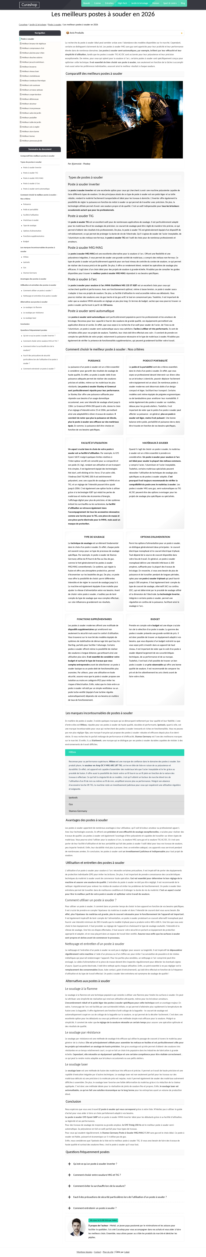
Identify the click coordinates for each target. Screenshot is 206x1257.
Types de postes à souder (31, 162)
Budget (26, 242)
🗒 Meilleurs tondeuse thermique (33, 81)
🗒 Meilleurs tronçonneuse (30, 108)
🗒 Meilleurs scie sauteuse (30, 85)
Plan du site (108, 1252)
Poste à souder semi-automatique (36, 189)
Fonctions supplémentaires (33, 236)
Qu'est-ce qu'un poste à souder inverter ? (39, 336)
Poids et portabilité (30, 210)
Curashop (23, 25)
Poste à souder (54, 25)
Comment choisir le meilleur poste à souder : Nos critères (38, 197)
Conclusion (25, 324)
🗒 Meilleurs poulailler (28, 118)
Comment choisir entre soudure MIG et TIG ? (40, 341)
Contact (97, 1252)
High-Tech (122, 3)
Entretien (109, 3)
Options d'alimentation (32, 231)
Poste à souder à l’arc (31, 184)
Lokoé (126, 1252)
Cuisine (97, 3)
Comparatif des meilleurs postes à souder (37, 156)
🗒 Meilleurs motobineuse (30, 76)
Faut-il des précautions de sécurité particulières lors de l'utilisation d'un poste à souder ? (40, 360)
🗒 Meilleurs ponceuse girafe (31, 141)
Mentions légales (84, 1252)
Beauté (86, 3)
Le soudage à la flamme (32, 307)
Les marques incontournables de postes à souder (37, 250)
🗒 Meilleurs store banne (29, 132)
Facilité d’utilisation (31, 215)
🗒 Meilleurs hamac (27, 136)
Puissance (27, 204)
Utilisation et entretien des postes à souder (38, 285)
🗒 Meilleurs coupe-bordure (30, 95)
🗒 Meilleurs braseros (28, 67)
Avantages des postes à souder (33, 279)
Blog (183, 3)
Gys (24, 268)
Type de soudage (29, 226)
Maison (155, 3)
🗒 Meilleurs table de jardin (30, 122)
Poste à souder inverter (32, 168)
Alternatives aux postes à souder (34, 302)
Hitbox (25, 257)
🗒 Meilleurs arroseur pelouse (31, 90)
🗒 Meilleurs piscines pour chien (32, 53)
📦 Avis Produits (124, 33)
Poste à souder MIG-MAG (33, 178)
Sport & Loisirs (170, 3)
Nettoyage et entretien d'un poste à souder (40, 296)
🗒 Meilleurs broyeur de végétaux (33, 44)
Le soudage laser (29, 318)
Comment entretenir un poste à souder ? (39, 369)
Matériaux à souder (31, 220)
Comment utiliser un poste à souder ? (37, 291)
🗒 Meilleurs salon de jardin (30, 113)
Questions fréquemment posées (33, 330)
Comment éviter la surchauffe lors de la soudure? (38, 348)
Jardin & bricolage (139, 3)
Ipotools (26, 262)
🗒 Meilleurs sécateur (28, 104)
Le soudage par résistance (33, 313)
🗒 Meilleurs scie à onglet (29, 127)
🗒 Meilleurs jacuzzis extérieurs (32, 62)
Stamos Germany (30, 273)
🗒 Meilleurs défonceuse (29, 99)
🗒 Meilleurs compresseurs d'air (32, 48)
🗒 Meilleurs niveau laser (29, 71)
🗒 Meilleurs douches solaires (31, 58)
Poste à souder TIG (30, 173)
